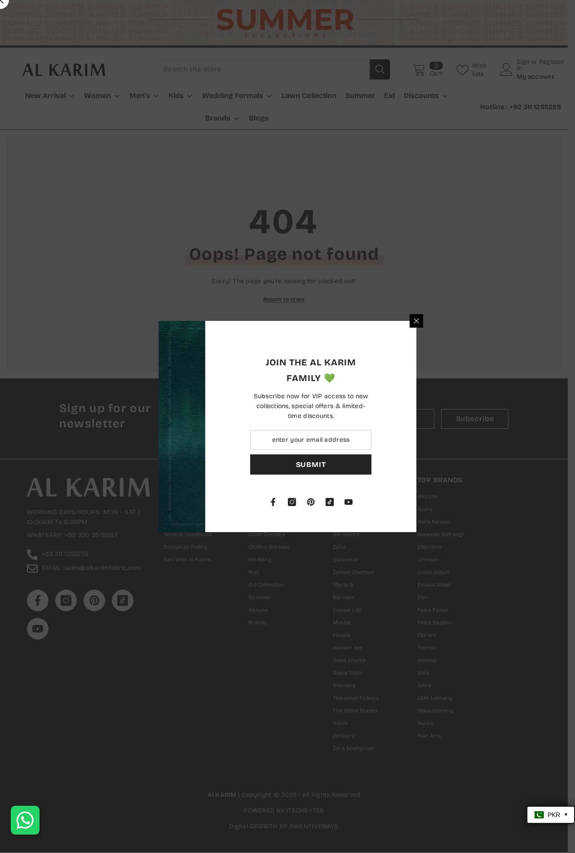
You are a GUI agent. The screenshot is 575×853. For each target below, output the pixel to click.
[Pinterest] (393, 502)
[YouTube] (430, 502)
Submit (393, 464)
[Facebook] (355, 502)
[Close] (498, 321)
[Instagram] (374, 502)
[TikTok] (411, 502)
